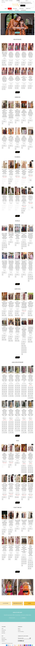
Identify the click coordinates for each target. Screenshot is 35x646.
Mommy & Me (28, 8)
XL (2, 62)
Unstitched (21, 8)
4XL (5, 64)
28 (6, 245)
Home (6, 8)
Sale (9, 8)
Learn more (23, 5)
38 (22, 354)
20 (22, 347)
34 (6, 247)
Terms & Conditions (21, 631)
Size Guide (10, 0)
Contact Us (6, 0)
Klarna (29, 603)
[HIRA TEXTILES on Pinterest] (21, 640)
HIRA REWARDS (23, 10)
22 (23, 347)
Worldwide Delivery (17, 603)
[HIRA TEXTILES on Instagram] (18, 640)
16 (2, 385)
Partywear (17, 10)
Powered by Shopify (10, 643)
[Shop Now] (9, 587)
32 (4, 247)
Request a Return (4, 639)
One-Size (16, 497)
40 (2, 393)
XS (28, 205)
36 (2, 249)
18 (4, 385)
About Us (3, 0)
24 (25, 347)
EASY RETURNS (5, 603)
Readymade (15, 8)
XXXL (3, 64)
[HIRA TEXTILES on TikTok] (23, 640)
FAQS (2, 628)
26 (4, 245)
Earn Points (3, 2)
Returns (19, 628)
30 (2, 247)
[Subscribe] (30, 638)
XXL (4, 62)
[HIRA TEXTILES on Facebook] (20, 640)
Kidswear (10, 10)
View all (17, 92)
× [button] (33, 1)
